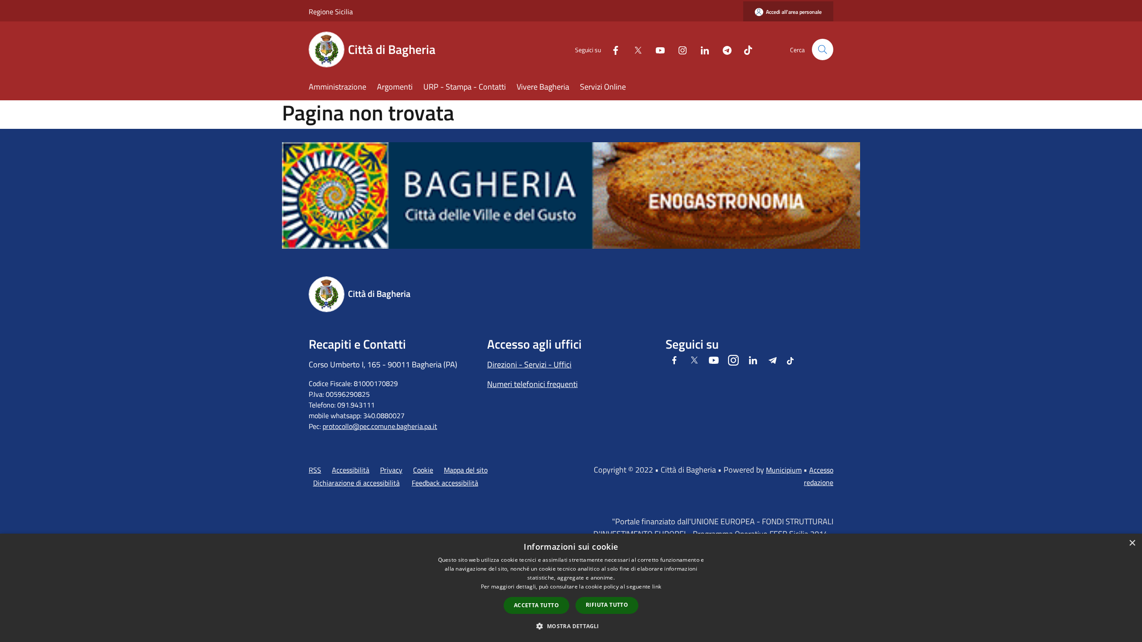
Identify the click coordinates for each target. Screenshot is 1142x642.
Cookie (423, 470)
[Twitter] (634, 49)
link (656, 586)
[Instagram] (679, 49)
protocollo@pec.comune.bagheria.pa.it (380, 426)
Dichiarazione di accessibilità (356, 482)
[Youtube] (657, 49)
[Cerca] (822, 49)
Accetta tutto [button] (536, 605)
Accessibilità (350, 470)
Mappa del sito (466, 470)
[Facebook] (612, 49)
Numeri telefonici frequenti (532, 384)
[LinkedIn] (701, 49)
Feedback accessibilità (445, 482)
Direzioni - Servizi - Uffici (529, 364)
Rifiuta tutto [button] (607, 605)
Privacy (391, 470)
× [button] (1132, 543)
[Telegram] (723, 49)
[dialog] (571, 588)
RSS (315, 470)
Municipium (784, 470)
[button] (571, 626)
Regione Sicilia (331, 11)
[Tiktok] (744, 49)
